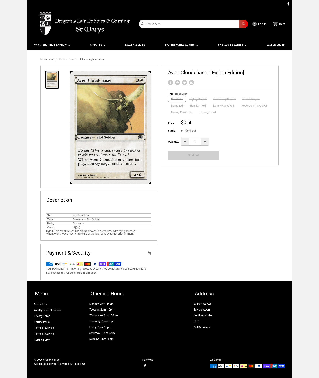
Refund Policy (42, 321)
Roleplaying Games (180, 45)
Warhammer (276, 45)
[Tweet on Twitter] (184, 82)
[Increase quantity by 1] (205, 141)
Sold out (193, 155)
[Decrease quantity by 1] (185, 141)
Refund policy (42, 339)
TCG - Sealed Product (51, 45)
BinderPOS (79, 363)
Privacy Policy (42, 316)
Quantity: (173, 141)
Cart (282, 23)
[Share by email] (191, 82)
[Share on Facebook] (170, 82)
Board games (135, 45)
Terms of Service (44, 327)
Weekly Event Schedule (47, 310)
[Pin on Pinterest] (177, 82)
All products (58, 59)
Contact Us (40, 304)
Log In (262, 23)
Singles (97, 45)
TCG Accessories (231, 45)
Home (43, 59)
